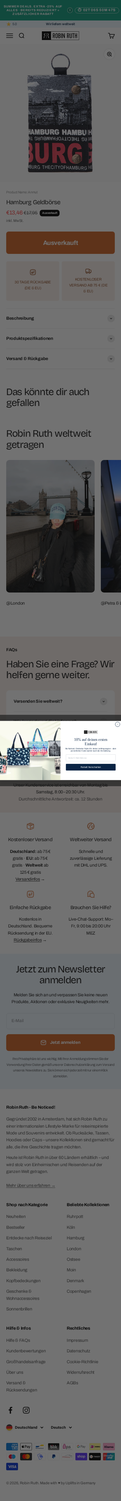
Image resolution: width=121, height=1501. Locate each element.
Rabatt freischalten (91, 767)
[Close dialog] (117, 724)
